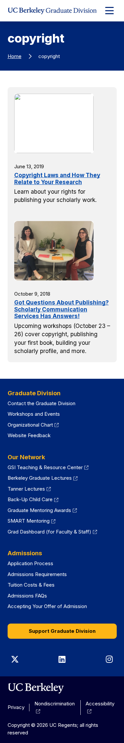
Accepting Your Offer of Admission (47, 606)
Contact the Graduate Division (41, 403)
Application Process (30, 563)
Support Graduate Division (62, 631)
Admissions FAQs (27, 596)
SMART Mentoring (32, 521)
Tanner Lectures (29, 489)
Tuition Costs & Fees (31, 585)
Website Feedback (29, 435)
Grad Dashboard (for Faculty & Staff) (53, 532)
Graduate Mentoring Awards (42, 510)
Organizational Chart (33, 425)
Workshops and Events (34, 414)
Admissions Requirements (37, 574)
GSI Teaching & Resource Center (48, 467)
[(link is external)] (36, 688)
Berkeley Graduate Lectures (43, 478)
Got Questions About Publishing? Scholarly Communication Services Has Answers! (61, 309)
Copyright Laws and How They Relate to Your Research (57, 178)
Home (14, 56)
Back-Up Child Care (33, 499)
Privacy (16, 707)
